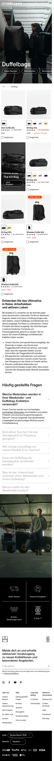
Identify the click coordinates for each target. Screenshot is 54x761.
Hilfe (17, 693)
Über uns (5, 693)
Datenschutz (47, 699)
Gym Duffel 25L (8, 128)
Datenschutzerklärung (11, 673)
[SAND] (40, 123)
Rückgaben (20, 712)
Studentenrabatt (22, 716)
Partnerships (35, 703)
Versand (19, 708)
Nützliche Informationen (47, 694)
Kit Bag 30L (32, 128)
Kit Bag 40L (32, 180)
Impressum (46, 714)
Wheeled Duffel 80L (10, 284)
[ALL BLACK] (3, 123)
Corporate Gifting (34, 694)
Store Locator (21, 720)
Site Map (45, 718)
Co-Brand (34, 699)
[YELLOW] (45, 123)
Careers (5, 718)
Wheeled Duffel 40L (35, 232)
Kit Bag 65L (6, 232)
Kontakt (19, 703)
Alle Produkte (7, 710)
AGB (44, 710)
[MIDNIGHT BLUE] (34, 123)
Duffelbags (14, 86)
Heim (4, 86)
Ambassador (7, 723)
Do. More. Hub (7, 714)
